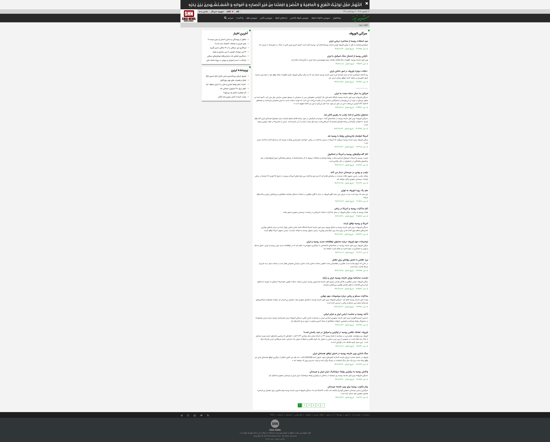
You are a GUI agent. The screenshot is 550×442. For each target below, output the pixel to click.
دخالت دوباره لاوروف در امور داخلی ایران (349, 71)
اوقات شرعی (319, 415)
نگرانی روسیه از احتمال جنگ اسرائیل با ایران (347, 56)
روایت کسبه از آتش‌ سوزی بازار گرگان (232, 97)
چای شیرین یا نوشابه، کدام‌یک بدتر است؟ (230, 43)
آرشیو (347, 415)
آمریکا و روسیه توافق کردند (355, 224)
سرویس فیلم (251, 18)
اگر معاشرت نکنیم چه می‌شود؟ (234, 92)
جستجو (289, 415)
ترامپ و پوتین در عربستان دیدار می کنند (349, 172)
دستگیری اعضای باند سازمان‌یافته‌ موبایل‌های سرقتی (226, 56)
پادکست (239, 18)
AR (237, 11)
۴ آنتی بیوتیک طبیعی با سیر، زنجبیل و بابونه (229, 52)
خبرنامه (280, 415)
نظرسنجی (298, 415)
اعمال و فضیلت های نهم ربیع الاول (233, 80)
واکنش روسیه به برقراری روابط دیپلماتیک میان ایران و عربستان (339, 372)
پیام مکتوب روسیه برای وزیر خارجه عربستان (348, 387)
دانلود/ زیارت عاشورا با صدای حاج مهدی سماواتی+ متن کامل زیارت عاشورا (340, 25)
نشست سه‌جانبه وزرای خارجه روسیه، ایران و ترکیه (345, 278)
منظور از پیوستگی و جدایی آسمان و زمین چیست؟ (227, 39)
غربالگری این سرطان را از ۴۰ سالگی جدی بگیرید (228, 47)
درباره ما (366, 415)
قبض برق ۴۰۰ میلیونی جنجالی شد (233, 88)
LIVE (229, 11)
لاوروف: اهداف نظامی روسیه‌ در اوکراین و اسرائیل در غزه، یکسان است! (336, 332)
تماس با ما (203, 11)
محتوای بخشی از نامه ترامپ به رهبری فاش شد (346, 115)
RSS (272, 415)
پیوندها (339, 415)
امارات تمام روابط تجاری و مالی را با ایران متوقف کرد (226, 84)
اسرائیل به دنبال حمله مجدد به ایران (351, 94)
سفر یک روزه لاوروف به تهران (354, 190)
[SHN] (188, 15)
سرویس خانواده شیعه (320, 18)
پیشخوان (337, 18)
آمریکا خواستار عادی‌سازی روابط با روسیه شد (348, 136)
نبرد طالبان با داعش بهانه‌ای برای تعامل (350, 260)
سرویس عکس (266, 18)
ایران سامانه (269, 439)
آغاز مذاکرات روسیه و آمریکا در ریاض (351, 209)
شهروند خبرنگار (217, 11)
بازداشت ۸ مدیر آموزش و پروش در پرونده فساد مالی (226, 60)
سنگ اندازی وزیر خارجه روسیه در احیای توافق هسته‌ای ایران (340, 354)
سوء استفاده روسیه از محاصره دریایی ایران (348, 41)
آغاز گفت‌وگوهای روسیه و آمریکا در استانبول (348, 154)
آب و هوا (330, 415)
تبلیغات (308, 415)
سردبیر (230, 18)
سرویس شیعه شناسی (299, 18)
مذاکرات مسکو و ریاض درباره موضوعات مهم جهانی (344, 296)
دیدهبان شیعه (281, 18)
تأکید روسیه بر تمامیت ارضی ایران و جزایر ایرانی (346, 314)
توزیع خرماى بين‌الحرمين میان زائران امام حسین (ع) (226, 76)
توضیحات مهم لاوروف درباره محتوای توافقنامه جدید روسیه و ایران (337, 242)
